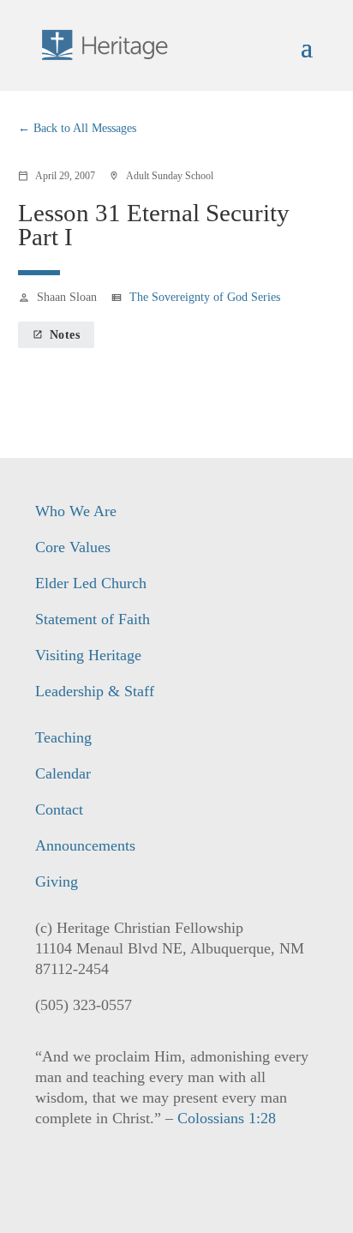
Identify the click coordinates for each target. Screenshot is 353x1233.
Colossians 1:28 (226, 1118)
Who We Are (76, 511)
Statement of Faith (92, 619)
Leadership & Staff (94, 691)
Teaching (63, 737)
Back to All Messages (84, 128)
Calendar (63, 773)
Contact (59, 809)
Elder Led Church (91, 583)
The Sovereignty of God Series (204, 297)
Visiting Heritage (88, 655)
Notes (57, 334)
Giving (56, 881)
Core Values (73, 547)
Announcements (85, 845)
